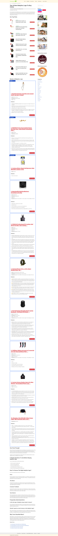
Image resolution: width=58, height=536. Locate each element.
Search (46, 5)
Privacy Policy (19, 533)
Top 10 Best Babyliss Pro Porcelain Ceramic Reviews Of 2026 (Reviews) (20, 525)
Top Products (39, 99)
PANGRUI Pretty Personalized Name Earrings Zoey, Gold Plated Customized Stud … (21, 28)
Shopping (39, 98)
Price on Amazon (32, 28)
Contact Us (35, 533)
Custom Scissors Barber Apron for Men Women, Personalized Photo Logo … (21, 68)
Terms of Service (24, 533)
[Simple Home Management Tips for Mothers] (42, 46)
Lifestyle (39, 89)
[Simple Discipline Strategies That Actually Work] (42, 17)
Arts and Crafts (39, 80)
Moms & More (39, 90)
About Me (39, 533)
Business (39, 83)
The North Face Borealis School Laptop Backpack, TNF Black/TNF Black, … (21, 55)
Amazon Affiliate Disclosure (29, 533)
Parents (36, 1)
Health (38, 85)
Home (25, 1)
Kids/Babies (28, 1)
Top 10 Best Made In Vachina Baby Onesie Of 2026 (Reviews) (18, 524)
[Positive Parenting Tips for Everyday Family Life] (42, 32)
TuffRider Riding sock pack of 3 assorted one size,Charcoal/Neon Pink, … (22, 62)
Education (39, 84)
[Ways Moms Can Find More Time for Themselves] (42, 39)
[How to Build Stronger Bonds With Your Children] (42, 25)
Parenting (39, 93)
